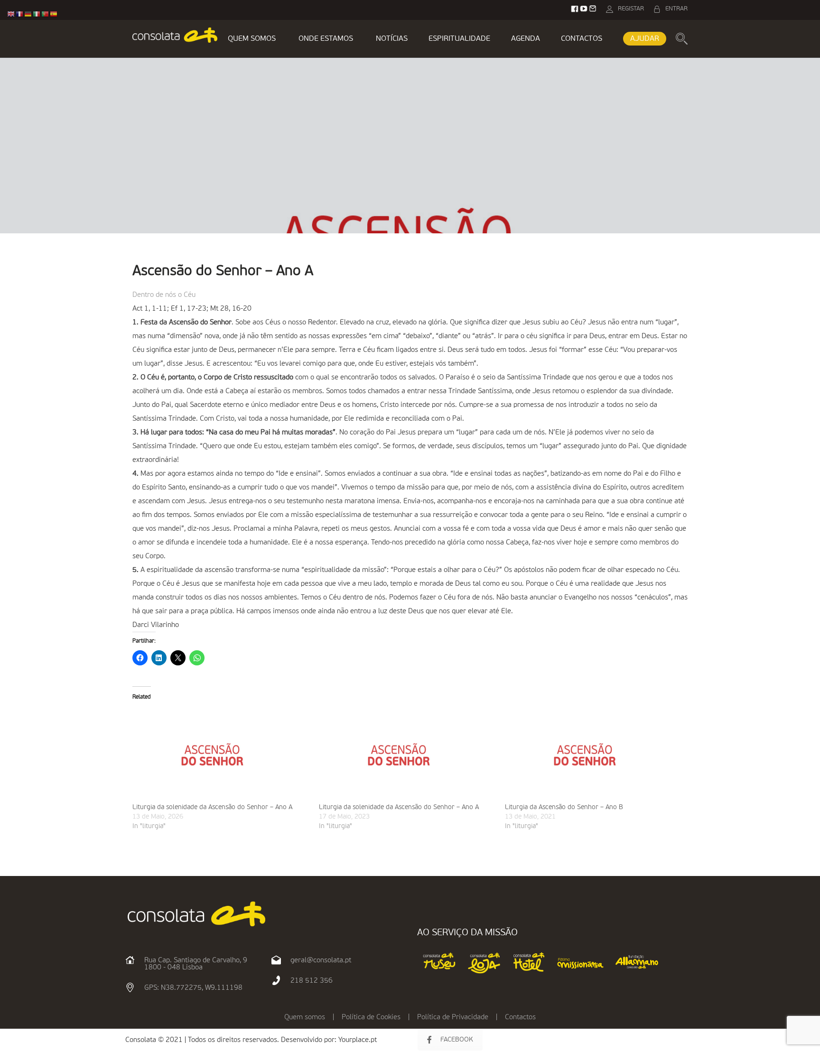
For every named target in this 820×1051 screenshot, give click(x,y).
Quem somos (304, 1017)
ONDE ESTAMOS (325, 39)
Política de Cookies (371, 1017)
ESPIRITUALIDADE (459, 39)
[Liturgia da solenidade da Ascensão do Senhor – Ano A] (220, 755)
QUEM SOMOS (252, 39)
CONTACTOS (581, 39)
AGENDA (525, 39)
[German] (28, 14)
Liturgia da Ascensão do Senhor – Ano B (564, 807)
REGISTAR (631, 9)
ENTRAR (676, 9)
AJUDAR (644, 39)
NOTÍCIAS (392, 39)
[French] (20, 14)
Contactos (520, 1017)
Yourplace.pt (357, 1039)
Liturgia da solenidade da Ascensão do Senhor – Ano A (212, 807)
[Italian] (37, 14)
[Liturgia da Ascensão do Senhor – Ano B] (593, 755)
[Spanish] (54, 14)
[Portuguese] (45, 14)
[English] (11, 14)
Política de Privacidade (452, 1017)
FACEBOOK (456, 1039)
